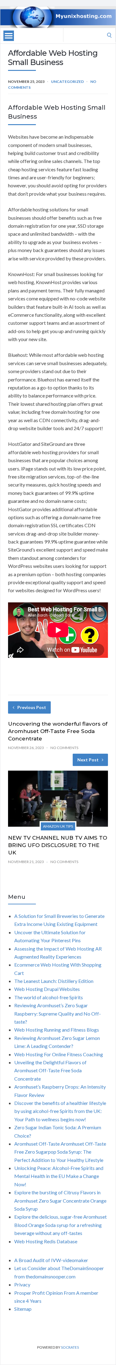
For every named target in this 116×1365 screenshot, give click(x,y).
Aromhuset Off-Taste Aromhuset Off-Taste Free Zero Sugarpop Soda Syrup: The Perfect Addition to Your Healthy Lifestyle (60, 1152)
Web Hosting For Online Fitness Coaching (58, 1054)
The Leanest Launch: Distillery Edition (53, 981)
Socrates (70, 1347)
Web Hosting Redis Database (45, 1241)
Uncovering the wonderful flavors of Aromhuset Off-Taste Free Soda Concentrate (57, 731)
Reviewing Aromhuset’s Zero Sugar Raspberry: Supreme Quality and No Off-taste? (57, 1013)
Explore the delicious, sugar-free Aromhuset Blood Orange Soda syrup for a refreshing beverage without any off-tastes (60, 1225)
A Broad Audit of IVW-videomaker (51, 1260)
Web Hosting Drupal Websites (47, 989)
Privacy (22, 1284)
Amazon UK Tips (58, 826)
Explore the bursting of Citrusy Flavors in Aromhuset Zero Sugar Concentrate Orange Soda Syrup (60, 1200)
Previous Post (31, 707)
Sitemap (23, 1309)
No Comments (64, 747)
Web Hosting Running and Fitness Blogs (56, 1030)
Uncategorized (67, 81)
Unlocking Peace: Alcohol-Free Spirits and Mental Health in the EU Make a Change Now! (58, 1176)
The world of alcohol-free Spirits (48, 997)
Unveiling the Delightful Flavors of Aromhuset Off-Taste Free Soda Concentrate (50, 1070)
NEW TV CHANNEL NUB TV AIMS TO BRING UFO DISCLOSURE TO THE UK (57, 845)
